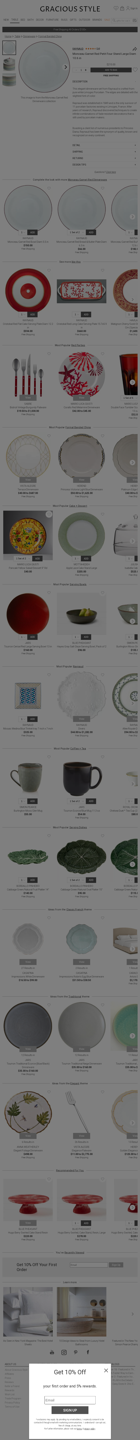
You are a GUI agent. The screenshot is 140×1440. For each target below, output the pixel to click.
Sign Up (70, 1410)
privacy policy (89, 1429)
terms (79, 1429)
